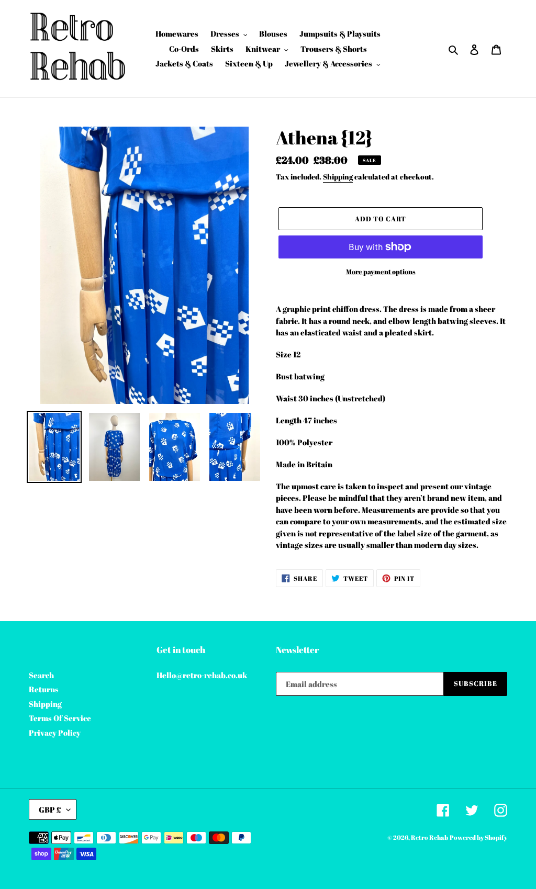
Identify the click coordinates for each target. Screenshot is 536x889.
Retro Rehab (429, 837)
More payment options (381, 271)
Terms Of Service (60, 718)
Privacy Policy (55, 732)
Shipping (338, 177)
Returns (44, 689)
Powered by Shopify (478, 837)
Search (41, 675)
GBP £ (50, 809)
